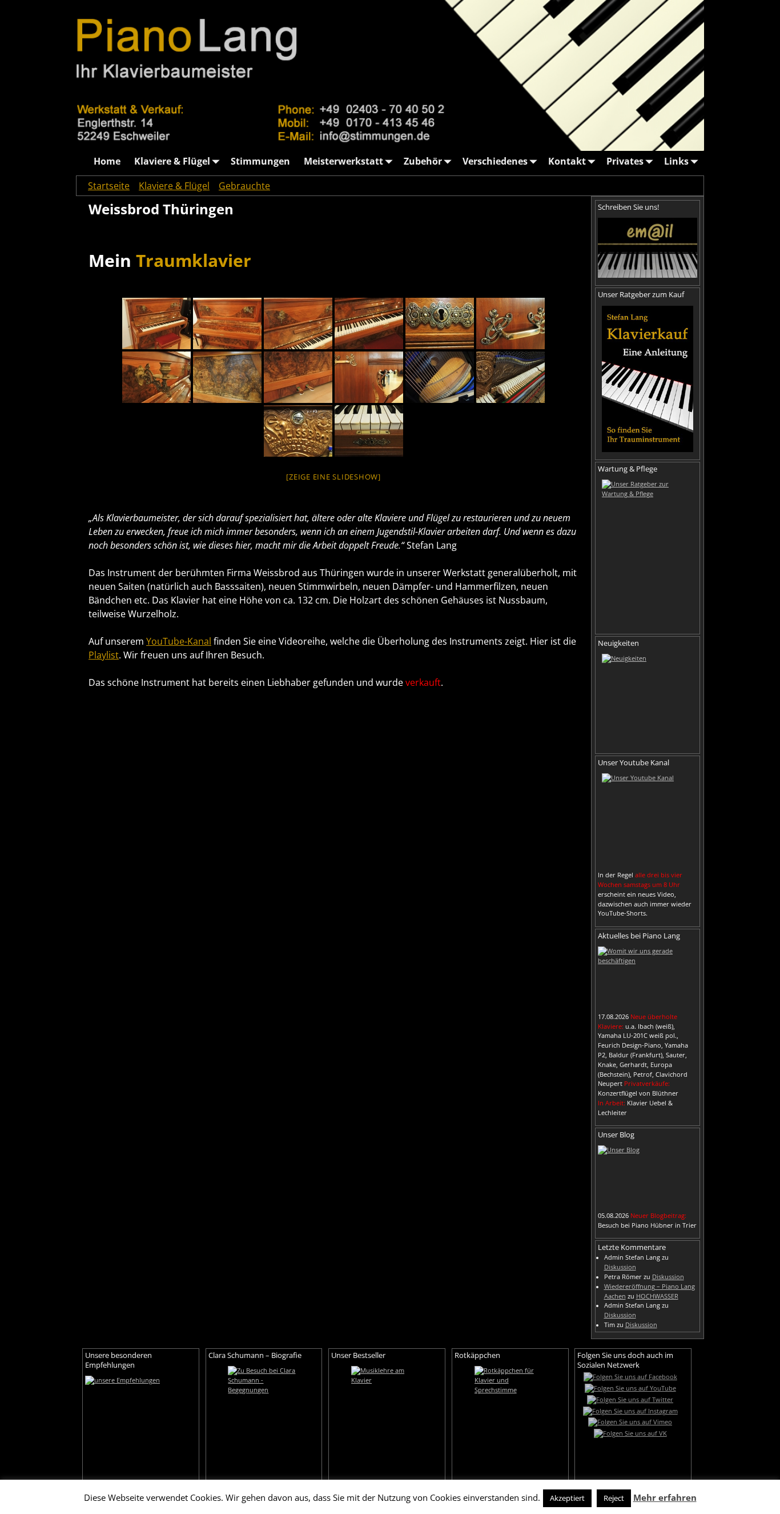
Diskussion (620, 1267)
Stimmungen (260, 161)
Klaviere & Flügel (172, 161)
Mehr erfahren (665, 1497)
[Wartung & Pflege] (647, 553)
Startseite (109, 185)
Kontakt (567, 161)
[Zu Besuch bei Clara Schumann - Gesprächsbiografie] (264, 1423)
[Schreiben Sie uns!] (647, 247)
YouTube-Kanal (178, 641)
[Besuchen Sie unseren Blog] (647, 1175)
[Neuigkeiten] (647, 699)
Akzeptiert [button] (567, 1498)
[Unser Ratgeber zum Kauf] (647, 379)
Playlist (104, 655)
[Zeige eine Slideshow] (333, 477)
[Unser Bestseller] (387, 1423)
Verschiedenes (495, 161)
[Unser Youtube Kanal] (647, 819)
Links (676, 161)
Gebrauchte (244, 185)
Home (107, 161)
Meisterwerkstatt (343, 161)
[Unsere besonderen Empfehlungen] (140, 1412)
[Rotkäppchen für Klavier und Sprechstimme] (510, 1423)
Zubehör (423, 161)
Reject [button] (614, 1498)
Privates (625, 161)
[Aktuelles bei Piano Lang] (647, 976)
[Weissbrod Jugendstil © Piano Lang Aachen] (156, 323)
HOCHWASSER (657, 1296)
